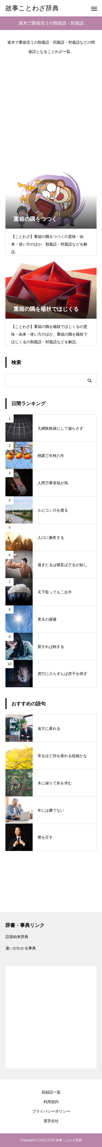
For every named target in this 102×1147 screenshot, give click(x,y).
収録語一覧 (51, 1092)
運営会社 (51, 1121)
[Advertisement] (51, 110)
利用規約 (51, 1102)
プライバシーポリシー (51, 1111)
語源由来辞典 (16, 936)
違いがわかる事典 (20, 948)
